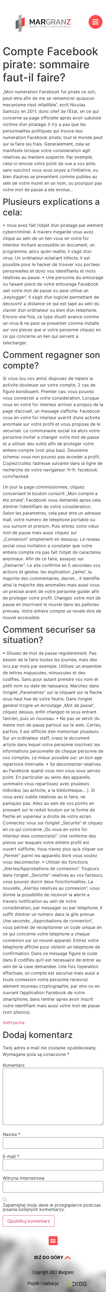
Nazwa (11, 1134)
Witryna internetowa (23, 1178)
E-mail (11, 1156)
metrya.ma (13, 1022)
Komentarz (14, 1065)
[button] (53, 1240)
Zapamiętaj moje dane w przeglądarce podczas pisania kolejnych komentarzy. (52, 1207)
